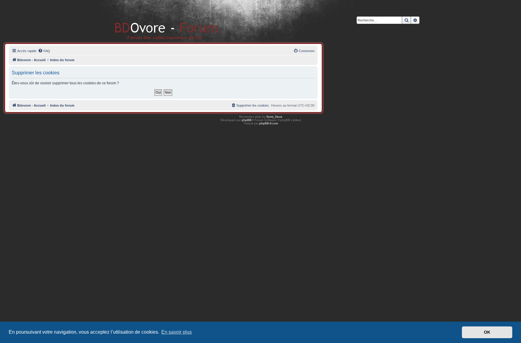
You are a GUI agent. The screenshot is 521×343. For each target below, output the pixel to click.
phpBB (246, 120)
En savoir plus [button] (176, 332)
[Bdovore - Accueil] (157, 21)
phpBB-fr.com (268, 123)
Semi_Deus (274, 116)
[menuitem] (44, 51)
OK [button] (487, 332)
